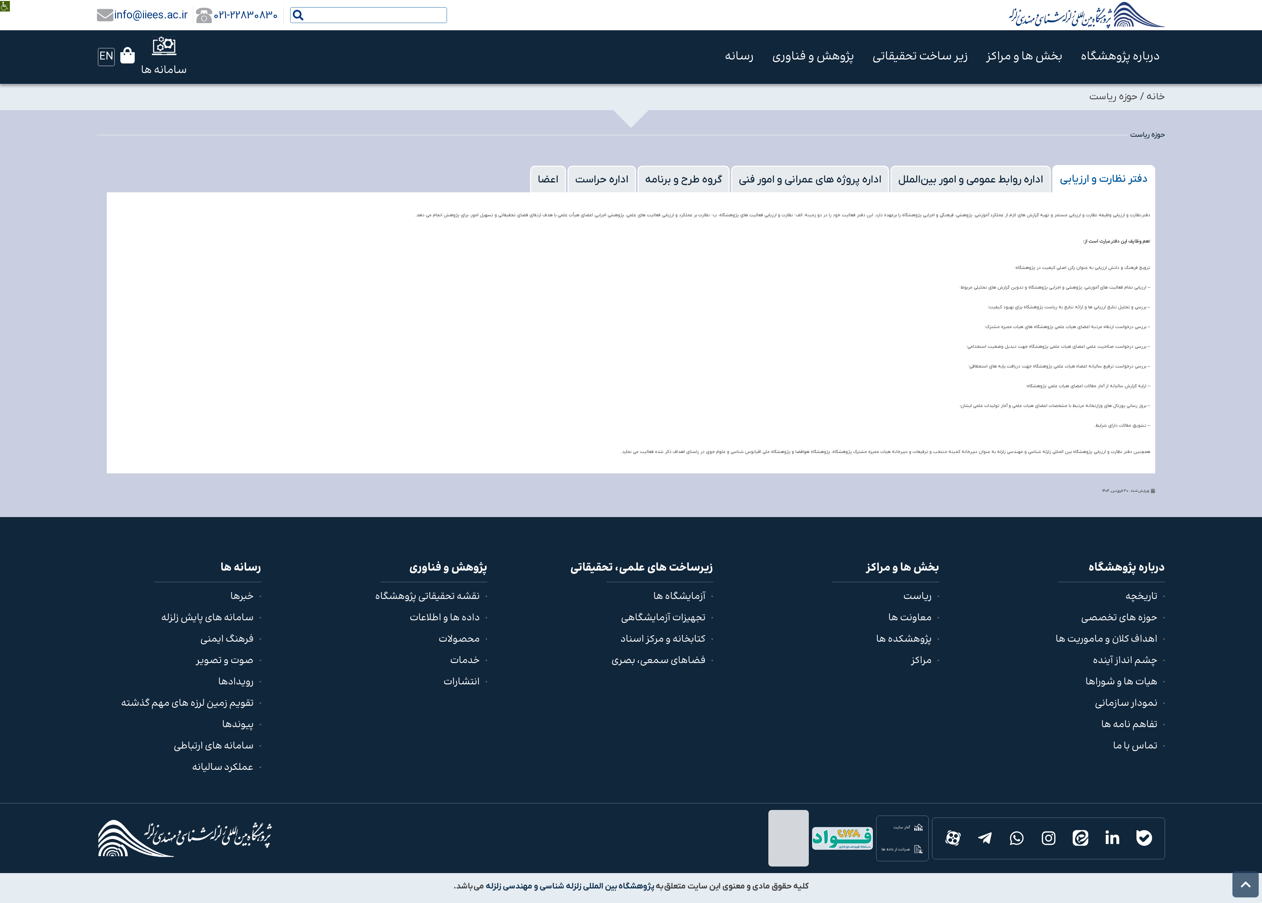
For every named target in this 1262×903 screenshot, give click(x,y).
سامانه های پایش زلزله (207, 618)
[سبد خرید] (127, 55)
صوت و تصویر (225, 661)
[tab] (1103, 178)
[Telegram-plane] (984, 838)
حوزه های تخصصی (1119, 618)
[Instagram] (1048, 838)
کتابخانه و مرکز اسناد (663, 639)
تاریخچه (1141, 597)
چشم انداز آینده (1125, 661)
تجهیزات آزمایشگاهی (663, 618)
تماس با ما (1135, 746)
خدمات (465, 661)
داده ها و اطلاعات (444, 618)
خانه (1156, 96)
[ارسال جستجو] (298, 15)
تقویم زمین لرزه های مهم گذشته (187, 703)
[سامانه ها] (164, 46)
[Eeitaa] (1080, 838)
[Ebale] (1144, 838)
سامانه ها (164, 70)
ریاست (917, 597)
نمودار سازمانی (1126, 703)
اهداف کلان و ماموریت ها (1106, 639)
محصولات (459, 639)
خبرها (242, 597)
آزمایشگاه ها (679, 597)
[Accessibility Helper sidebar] (5, 1)
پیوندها (238, 725)
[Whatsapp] (1016, 838)
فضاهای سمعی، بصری (658, 661)
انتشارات (461, 682)
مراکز (921, 661)
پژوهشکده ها (904, 639)
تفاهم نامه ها (1129, 725)
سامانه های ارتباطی (214, 746)
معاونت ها (910, 618)
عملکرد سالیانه (223, 767)
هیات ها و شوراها (1121, 682)
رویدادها (236, 682)
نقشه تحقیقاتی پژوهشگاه (427, 597)
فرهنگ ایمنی (227, 639)
